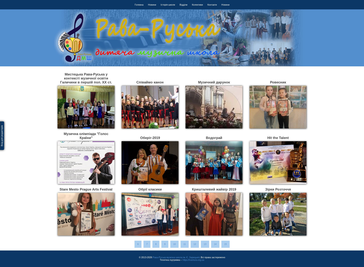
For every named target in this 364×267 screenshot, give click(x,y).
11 (184, 244)
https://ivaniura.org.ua (193, 260)
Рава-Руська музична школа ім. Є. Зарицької (176, 257)
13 (205, 244)
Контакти (212, 5)
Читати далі (86, 123)
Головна (139, 5)
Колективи (197, 5)
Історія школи (168, 5)
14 (215, 244)
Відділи (183, 5)
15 (225, 244)
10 (174, 244)
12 (195, 244)
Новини (152, 5)
